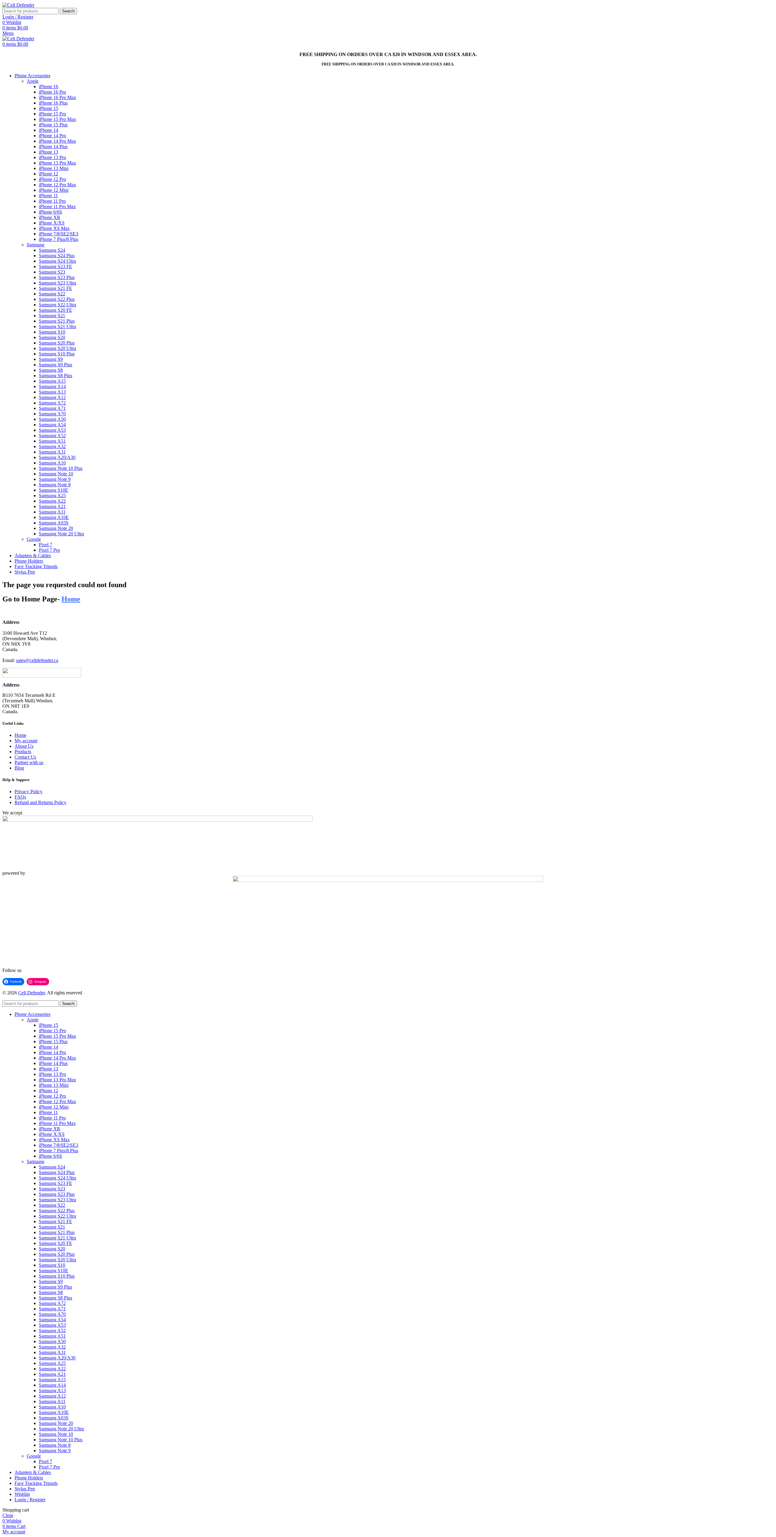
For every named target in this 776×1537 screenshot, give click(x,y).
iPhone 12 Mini (54, 190)
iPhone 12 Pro (52, 179)
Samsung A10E (54, 517)
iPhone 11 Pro (52, 201)
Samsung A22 (52, 501)
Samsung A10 (52, 462)
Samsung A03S (54, 522)
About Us (24, 746)
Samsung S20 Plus (57, 342)
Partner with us (29, 762)
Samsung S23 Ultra (57, 282)
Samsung (35, 244)
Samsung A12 (52, 397)
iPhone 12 (48, 173)
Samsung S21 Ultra (57, 326)
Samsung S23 (52, 271)
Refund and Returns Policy (40, 802)
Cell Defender (31, 992)
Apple (32, 81)
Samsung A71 (52, 408)
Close (7, 1515)
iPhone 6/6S (50, 212)
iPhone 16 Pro (52, 92)
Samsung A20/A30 (57, 457)
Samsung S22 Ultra (57, 304)
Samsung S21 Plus (57, 321)
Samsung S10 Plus (57, 353)
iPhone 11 (48, 195)
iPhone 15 (48, 108)
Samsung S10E (53, 490)
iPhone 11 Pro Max (57, 206)
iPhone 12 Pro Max (57, 184)
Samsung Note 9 (55, 479)
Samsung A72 (52, 402)
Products (23, 751)
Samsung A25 (52, 495)
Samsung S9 (51, 359)
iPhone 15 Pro (52, 113)
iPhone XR (49, 217)
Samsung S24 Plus (57, 255)
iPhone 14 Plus (53, 146)
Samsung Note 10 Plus (60, 468)
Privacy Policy (28, 791)
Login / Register (30, 1499)
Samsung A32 (52, 446)
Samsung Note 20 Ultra (61, 533)
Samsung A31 (52, 451)
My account (26, 740)
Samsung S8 (51, 370)
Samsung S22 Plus (57, 299)
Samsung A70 (52, 413)
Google (34, 539)
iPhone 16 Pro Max (57, 97)
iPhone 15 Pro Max (57, 119)
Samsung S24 (52, 250)
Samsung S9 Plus (55, 364)
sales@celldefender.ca (37, 660)
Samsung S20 (52, 337)
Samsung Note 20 (56, 528)
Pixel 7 (45, 544)
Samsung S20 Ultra (57, 348)
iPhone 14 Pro (52, 135)
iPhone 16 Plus (53, 102)
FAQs (20, 797)
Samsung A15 (52, 381)
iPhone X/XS (52, 222)
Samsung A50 (52, 419)
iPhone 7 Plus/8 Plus (58, 239)
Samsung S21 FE (55, 288)
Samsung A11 (52, 511)
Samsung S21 (52, 315)
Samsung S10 (52, 331)
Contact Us (25, 757)
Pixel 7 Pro (49, 550)
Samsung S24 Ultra (57, 261)
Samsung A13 (52, 391)
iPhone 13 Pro (52, 157)
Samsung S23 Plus (57, 277)
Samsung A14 (52, 386)
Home (20, 735)
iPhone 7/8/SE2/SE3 (58, 233)
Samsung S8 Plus (55, 375)
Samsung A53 (52, 430)
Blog (19, 767)
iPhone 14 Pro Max (57, 141)
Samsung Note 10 (56, 473)
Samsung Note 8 (55, 484)
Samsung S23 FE (55, 266)
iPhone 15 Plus (53, 124)
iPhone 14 (48, 130)
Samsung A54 (52, 424)
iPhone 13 (48, 152)
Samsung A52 (52, 435)
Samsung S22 (52, 293)
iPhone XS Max (54, 228)
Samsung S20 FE (55, 310)
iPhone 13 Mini (54, 168)
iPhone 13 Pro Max (57, 162)
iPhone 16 (48, 86)
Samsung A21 (52, 506)
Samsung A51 (52, 441)
